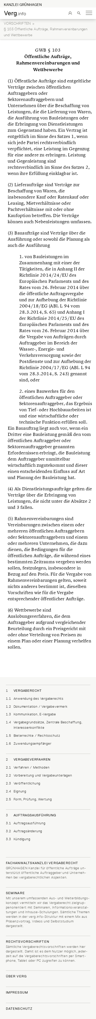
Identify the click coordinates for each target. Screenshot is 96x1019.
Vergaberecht (24, 690)
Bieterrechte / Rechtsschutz (33, 735)
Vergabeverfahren (28, 759)
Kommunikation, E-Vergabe (31, 714)
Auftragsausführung (31, 815)
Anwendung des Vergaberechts (35, 698)
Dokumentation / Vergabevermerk (37, 706)
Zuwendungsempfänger (28, 743)
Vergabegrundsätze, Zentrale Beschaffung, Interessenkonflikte (44, 725)
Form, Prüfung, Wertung (29, 799)
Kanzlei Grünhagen (23, 4)
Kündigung (18, 839)
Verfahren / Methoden (28, 767)
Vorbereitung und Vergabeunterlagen (39, 775)
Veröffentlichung (23, 783)
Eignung (16, 791)
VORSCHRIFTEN (17, 23)
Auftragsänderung (24, 831)
